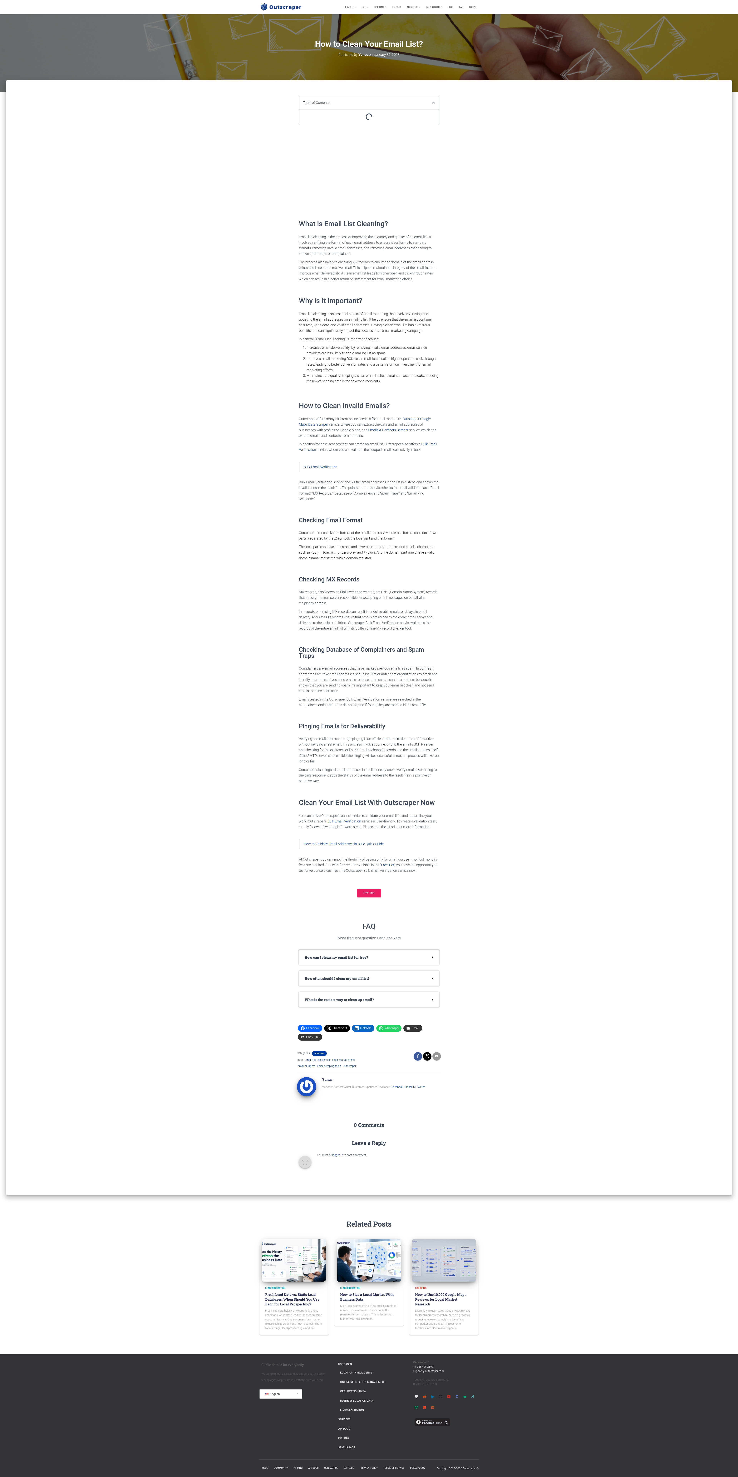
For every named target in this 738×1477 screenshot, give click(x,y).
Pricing (396, 7)
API (364, 7)
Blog (450, 7)
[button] (356, 7)
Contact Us (331, 1468)
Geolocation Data (353, 1391)
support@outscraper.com (428, 1371)
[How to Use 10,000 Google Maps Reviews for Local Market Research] (444, 1260)
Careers (349, 1468)
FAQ (461, 7)
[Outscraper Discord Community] (457, 1396)
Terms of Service (393, 1468)
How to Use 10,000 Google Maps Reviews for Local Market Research (440, 1299)
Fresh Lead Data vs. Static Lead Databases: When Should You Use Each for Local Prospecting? (292, 1299)
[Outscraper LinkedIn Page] (432, 1396)
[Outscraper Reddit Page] (424, 1396)
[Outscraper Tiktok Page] (473, 1396)
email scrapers (306, 1066)
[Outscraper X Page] (440, 1396)
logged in (337, 1155)
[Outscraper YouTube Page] (448, 1396)
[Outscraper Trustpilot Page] (465, 1396)
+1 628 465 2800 (423, 1366)
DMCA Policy (417, 1468)
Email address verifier (317, 1059)
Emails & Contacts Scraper (388, 430)
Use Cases (380, 7)
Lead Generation (275, 1288)
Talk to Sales (434, 7)
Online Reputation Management (363, 1382)
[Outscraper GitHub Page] (416, 1396)
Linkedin (410, 1086)
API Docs (344, 1428)
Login (472, 7)
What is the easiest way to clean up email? (339, 999)
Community (281, 1468)
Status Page (346, 1447)
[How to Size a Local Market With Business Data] (369, 1260)
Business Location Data (356, 1400)
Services (349, 7)
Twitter (420, 1086)
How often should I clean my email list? (337, 978)
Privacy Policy (369, 1468)
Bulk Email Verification (320, 467)
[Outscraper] (281, 7)
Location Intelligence (356, 1372)
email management (343, 1059)
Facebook (397, 1086)
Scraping (319, 1053)
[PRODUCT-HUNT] (432, 1407)
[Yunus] (306, 1086)
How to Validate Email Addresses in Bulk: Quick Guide (344, 844)
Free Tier (387, 865)
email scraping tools (329, 1066)
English (274, 1394)
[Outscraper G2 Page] (424, 1407)
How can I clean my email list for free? (336, 957)
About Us (412, 7)
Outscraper (349, 1066)
